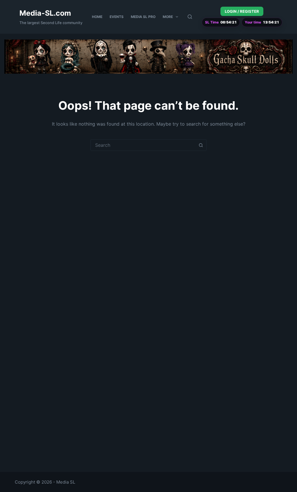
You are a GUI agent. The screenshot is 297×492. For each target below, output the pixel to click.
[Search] (190, 17)
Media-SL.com (45, 13)
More (168, 17)
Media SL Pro (143, 17)
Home (97, 17)
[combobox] (143, 145)
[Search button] (200, 145)
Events (117, 17)
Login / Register (242, 11)
